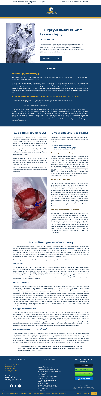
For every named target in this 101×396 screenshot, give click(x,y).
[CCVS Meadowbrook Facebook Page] (11, 385)
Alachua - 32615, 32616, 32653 (46, 364)
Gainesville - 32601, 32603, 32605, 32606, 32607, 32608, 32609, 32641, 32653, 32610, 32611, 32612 (50, 373)
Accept (94, 393)
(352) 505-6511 (84, 2)
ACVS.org (38, 350)
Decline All (86, 393)
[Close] (99, 393)
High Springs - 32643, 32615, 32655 (48, 376)
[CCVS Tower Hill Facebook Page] (15, 385)
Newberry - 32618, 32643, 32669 (47, 385)
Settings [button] (79, 393)
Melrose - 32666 (42, 381)
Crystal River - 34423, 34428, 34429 (48, 369)
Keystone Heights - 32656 (45, 378)
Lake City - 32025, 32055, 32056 (47, 380)
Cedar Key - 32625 (43, 366)
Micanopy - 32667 (43, 383)
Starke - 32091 (42, 390)
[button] (24, 16)
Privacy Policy (62, 393)
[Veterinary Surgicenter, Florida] (19, 385)
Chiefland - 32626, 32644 (45, 367)
